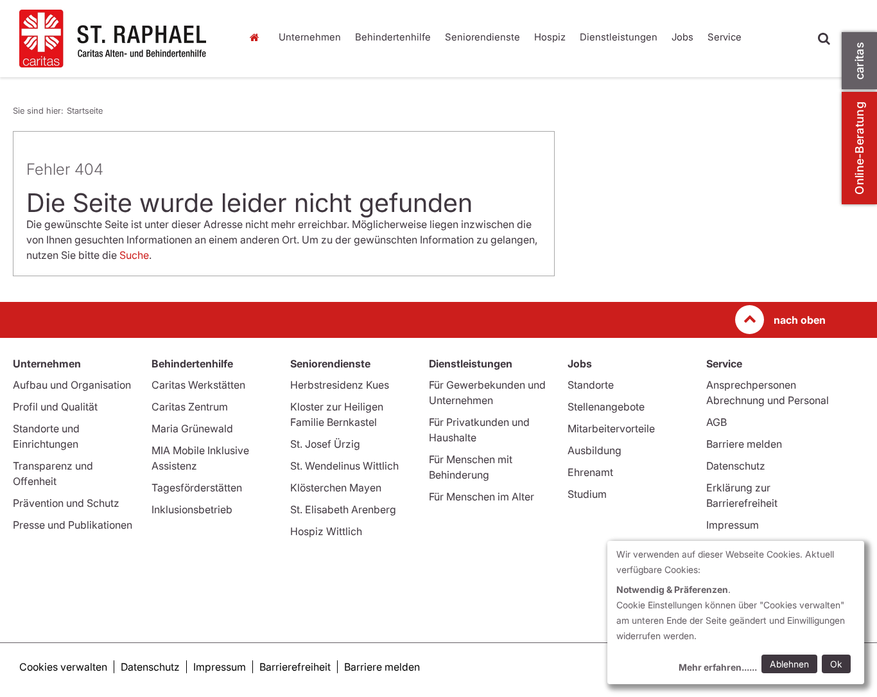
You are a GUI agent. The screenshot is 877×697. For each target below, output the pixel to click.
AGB (716, 422)
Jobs (682, 37)
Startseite (258, 37)
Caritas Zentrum (190, 406)
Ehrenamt (590, 472)
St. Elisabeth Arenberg (343, 509)
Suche (134, 255)
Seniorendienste (482, 37)
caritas (859, 61)
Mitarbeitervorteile (611, 428)
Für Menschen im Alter (481, 496)
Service (725, 37)
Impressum (732, 524)
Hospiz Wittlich (326, 531)
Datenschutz (735, 465)
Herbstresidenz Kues (339, 384)
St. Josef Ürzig (325, 443)
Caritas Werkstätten (198, 384)
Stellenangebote (606, 406)
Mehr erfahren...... (718, 667)
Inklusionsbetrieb (192, 509)
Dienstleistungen (618, 37)
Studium (587, 494)
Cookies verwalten (63, 666)
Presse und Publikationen (72, 524)
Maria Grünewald (192, 428)
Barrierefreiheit (295, 666)
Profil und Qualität (55, 406)
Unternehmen (310, 37)
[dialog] (735, 612)
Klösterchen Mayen (335, 487)
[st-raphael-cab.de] (121, 38)
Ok (836, 663)
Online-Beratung (859, 148)
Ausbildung (594, 450)
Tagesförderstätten (197, 487)
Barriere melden (744, 443)
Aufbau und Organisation (72, 384)
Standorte (591, 384)
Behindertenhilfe (393, 37)
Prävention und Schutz (66, 503)
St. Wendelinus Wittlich (344, 465)
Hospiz (550, 37)
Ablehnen (789, 663)
